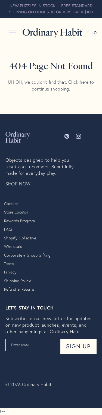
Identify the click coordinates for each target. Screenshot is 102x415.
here (84, 82)
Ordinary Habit (37, 384)
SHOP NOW (18, 184)
